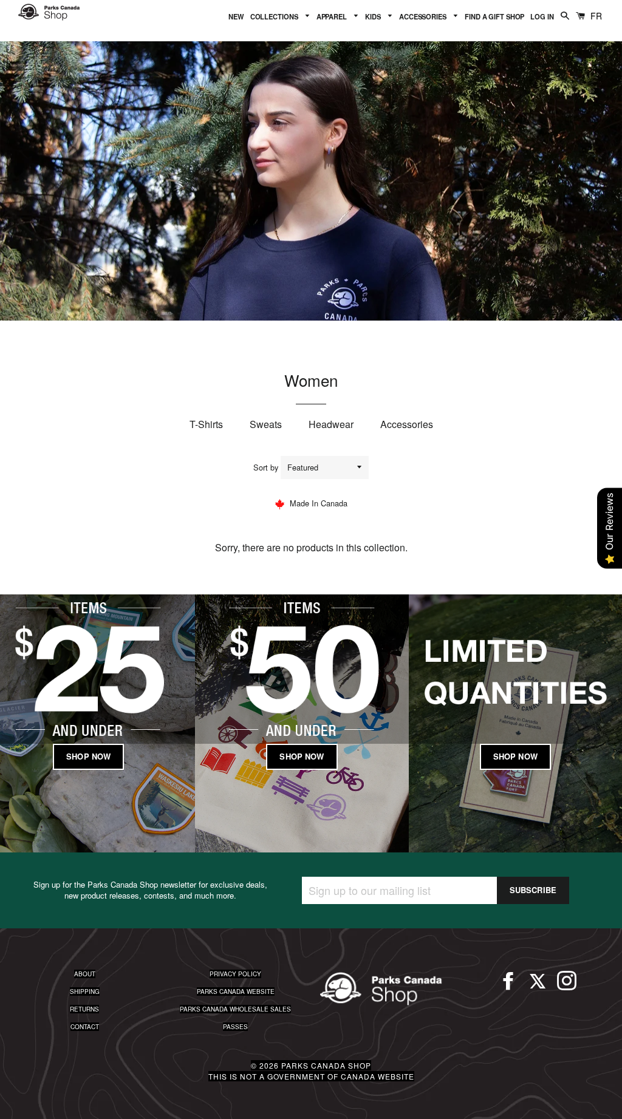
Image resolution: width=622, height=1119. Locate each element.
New (236, 16)
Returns (84, 1009)
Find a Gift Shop (494, 16)
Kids (373, 16)
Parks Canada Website (236, 991)
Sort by (265, 467)
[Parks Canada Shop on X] (538, 986)
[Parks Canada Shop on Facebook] (508, 986)
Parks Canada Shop (326, 1065)
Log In (541, 16)
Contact (84, 1026)
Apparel (332, 16)
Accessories (423, 16)
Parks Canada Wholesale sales (235, 1009)
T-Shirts (206, 424)
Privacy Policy (235, 974)
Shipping (85, 991)
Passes (235, 1026)
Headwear (331, 424)
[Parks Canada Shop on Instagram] (566, 986)
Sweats (266, 424)
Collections (275, 16)
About (84, 974)
